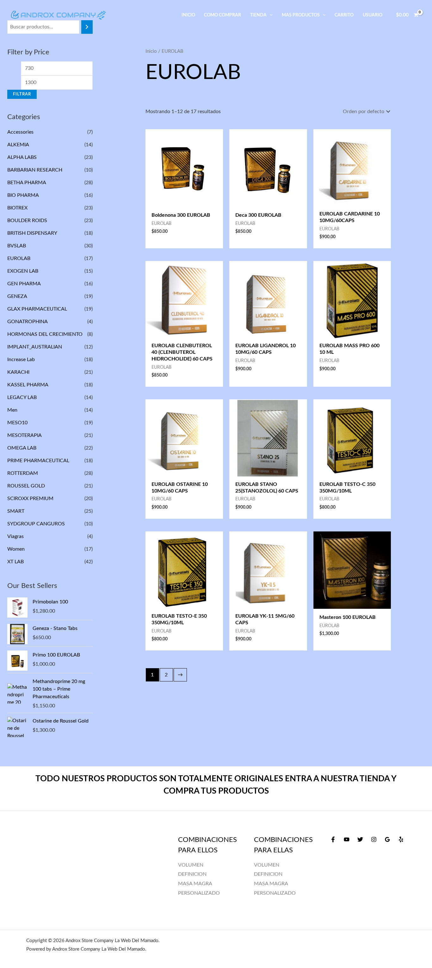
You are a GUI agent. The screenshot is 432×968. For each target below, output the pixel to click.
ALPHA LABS (22, 157)
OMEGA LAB (21, 448)
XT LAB (15, 561)
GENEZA (17, 296)
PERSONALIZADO (275, 893)
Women (16, 549)
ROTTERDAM (22, 473)
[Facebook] (333, 839)
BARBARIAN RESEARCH (34, 169)
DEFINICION (268, 874)
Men (12, 410)
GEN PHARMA (23, 283)
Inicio (151, 51)
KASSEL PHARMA (27, 384)
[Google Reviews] (387, 839)
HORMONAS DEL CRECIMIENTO (45, 334)
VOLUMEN (266, 865)
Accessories (20, 132)
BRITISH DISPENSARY (32, 233)
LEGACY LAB (22, 397)
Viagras (15, 536)
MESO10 (17, 422)
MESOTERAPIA (24, 435)
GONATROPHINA (27, 321)
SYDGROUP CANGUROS (36, 523)
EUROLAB (18, 258)
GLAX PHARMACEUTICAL (37, 309)
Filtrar (22, 94)
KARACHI (18, 372)
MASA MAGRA (271, 883)
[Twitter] (360, 839)
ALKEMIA (18, 144)
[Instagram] (374, 839)
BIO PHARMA (23, 195)
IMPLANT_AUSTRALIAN (34, 346)
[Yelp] (401, 839)
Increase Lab (21, 359)
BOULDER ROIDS (27, 220)
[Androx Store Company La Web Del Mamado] (58, 14)
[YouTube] (346, 839)
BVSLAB (16, 245)
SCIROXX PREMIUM (30, 498)
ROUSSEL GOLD (26, 485)
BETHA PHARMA (26, 182)
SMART (15, 511)
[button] (270, 15)
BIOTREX (17, 207)
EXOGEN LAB (22, 271)
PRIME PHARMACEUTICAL (38, 460)
